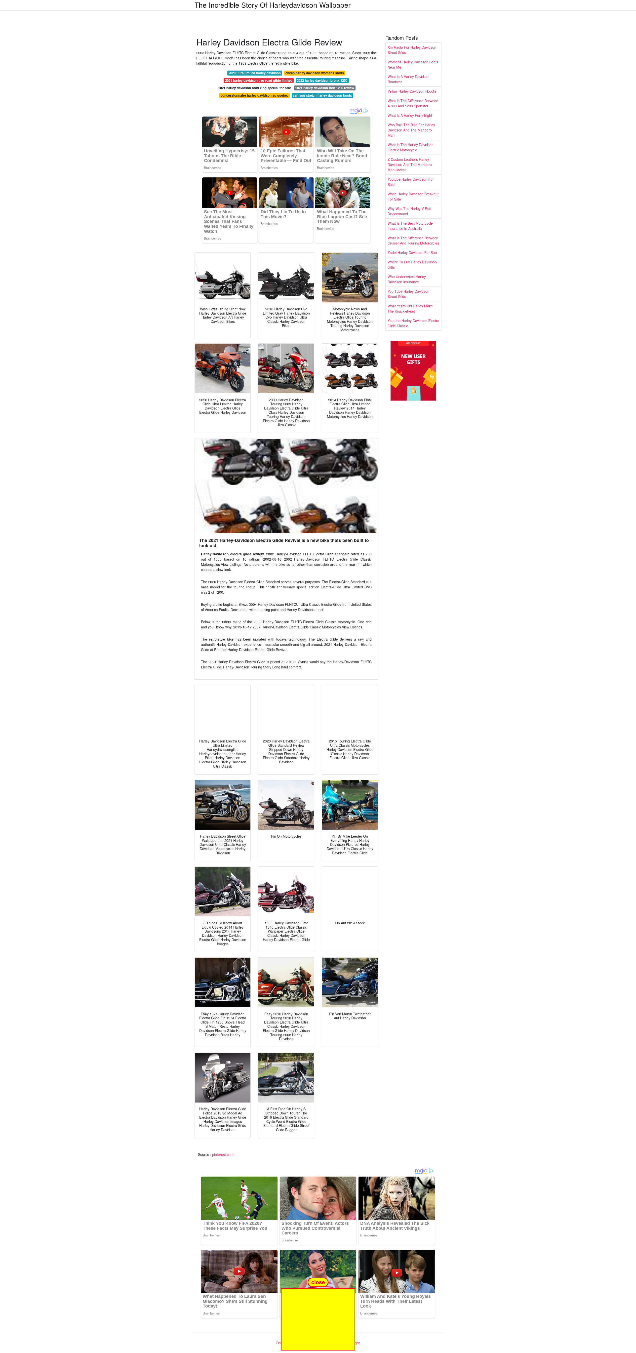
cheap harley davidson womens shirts (314, 73)
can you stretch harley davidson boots (322, 95)
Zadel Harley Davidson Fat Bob (412, 252)
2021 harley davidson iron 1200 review (324, 87)
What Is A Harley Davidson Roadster (409, 79)
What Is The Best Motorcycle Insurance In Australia (410, 226)
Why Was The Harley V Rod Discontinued (409, 211)
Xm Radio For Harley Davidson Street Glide (412, 50)
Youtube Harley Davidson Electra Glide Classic (413, 323)
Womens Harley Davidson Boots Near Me (413, 64)
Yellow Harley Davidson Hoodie (412, 91)
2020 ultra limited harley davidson (255, 73)
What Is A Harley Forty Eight (410, 115)
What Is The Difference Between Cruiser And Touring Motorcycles (413, 240)
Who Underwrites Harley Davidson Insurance (407, 279)
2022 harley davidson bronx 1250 (322, 80)
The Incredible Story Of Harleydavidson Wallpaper (273, 5)
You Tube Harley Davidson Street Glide (408, 294)
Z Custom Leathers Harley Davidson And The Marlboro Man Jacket (410, 164)
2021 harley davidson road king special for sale (254, 87)
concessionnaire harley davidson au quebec (254, 95)
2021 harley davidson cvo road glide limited (258, 80)
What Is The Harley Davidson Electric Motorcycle (411, 147)
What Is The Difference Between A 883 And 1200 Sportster (413, 103)
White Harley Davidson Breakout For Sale (413, 196)
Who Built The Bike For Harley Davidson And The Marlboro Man (411, 130)
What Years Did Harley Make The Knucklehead (410, 308)
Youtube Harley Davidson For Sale (411, 182)
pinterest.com (223, 1154)
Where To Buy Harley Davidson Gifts (412, 264)
